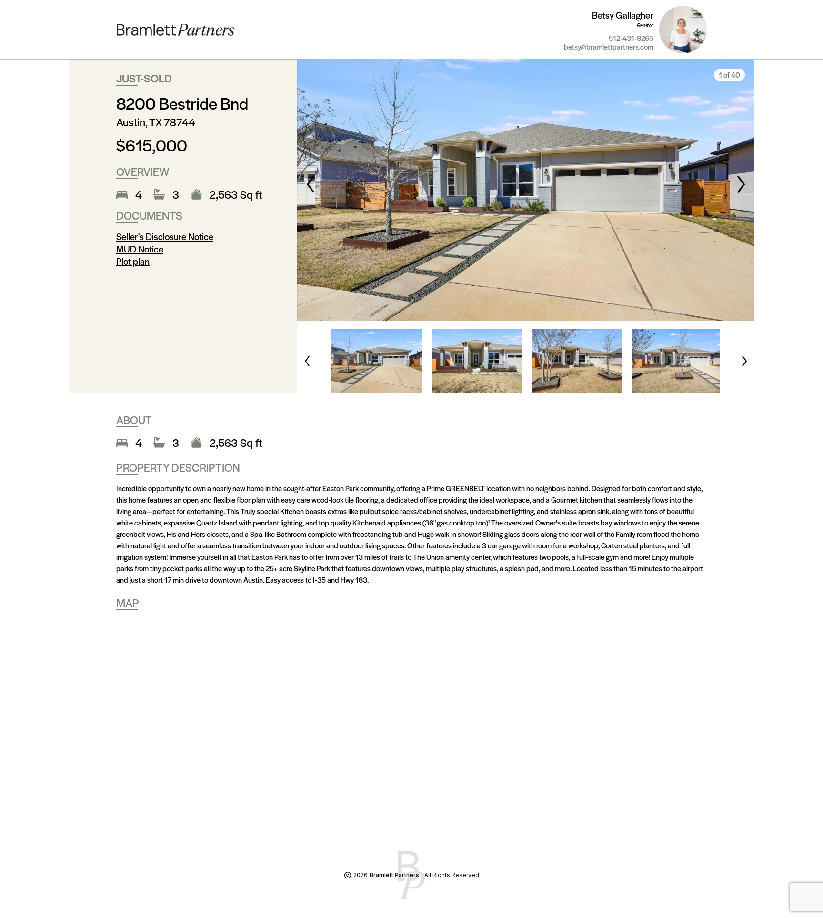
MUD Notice (139, 248)
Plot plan (133, 261)
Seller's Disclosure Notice (164, 236)
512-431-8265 (631, 38)
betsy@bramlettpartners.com (608, 46)
